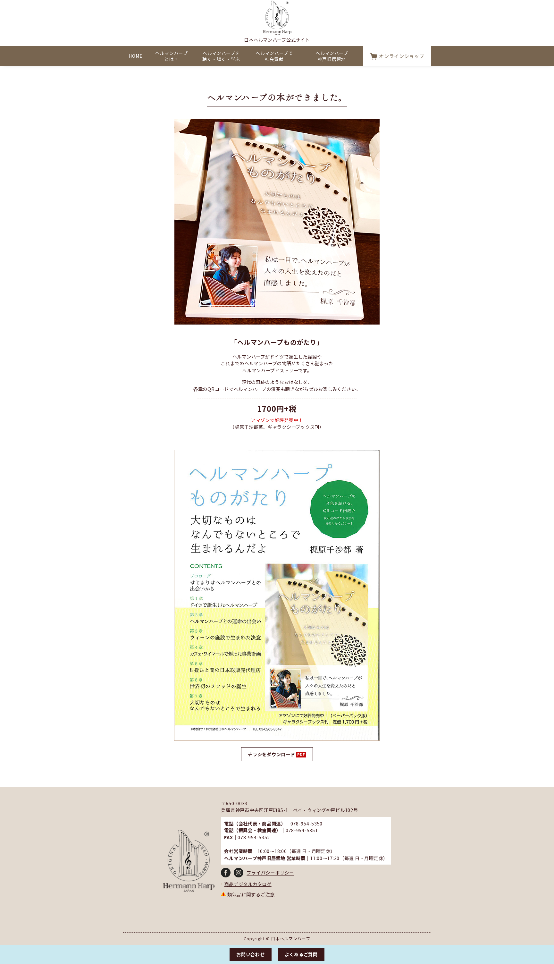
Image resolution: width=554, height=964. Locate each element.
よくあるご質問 (301, 954)
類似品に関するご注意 (250, 894)
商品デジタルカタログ (247, 884)
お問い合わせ (250, 954)
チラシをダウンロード (271, 754)
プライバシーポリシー (270, 872)
